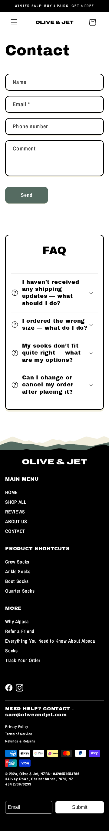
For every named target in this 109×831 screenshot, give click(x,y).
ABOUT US (16, 521)
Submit (79, 807)
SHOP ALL (16, 502)
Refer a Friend (20, 631)
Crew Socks (17, 561)
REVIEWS (15, 511)
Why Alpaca (17, 621)
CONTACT (15, 531)
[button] (14, 22)
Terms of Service (18, 734)
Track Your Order (22, 660)
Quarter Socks (20, 590)
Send (26, 194)
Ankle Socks (18, 571)
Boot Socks (17, 581)
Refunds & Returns (20, 741)
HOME (11, 492)
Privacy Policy (16, 726)
